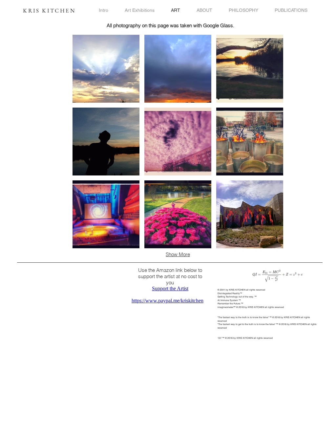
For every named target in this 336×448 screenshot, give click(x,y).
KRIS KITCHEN (49, 10)
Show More (178, 254)
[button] (106, 69)
